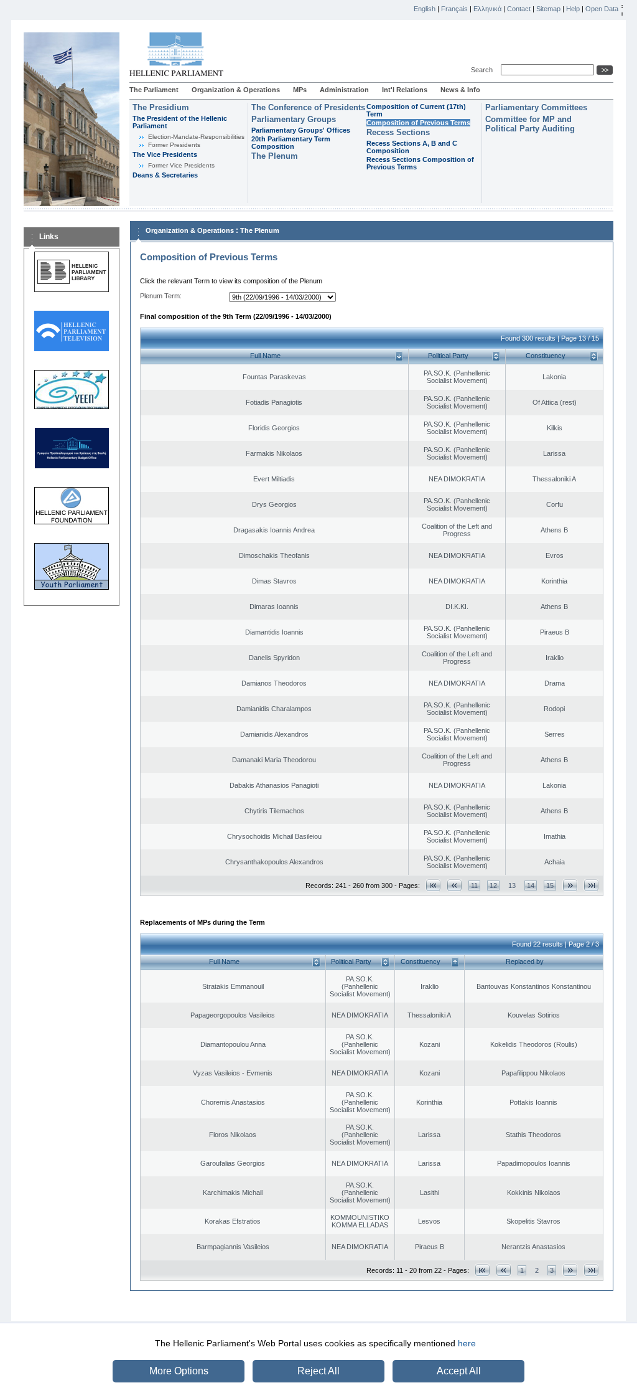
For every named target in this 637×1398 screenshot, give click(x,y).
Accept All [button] (459, 1371)
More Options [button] (178, 1371)
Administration (344, 89)
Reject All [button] (318, 1371)
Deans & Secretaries (165, 175)
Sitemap (548, 8)
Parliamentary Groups (293, 119)
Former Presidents (174, 144)
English (424, 8)
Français (454, 8)
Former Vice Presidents (181, 165)
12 (493, 885)
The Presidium (161, 107)
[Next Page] (570, 885)
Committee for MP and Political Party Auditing (530, 124)
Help (573, 8)
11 (474, 885)
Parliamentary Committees (536, 107)
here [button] (467, 1343)
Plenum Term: (161, 296)
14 (530, 885)
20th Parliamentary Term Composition (290, 142)
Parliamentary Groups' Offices (300, 130)
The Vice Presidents (165, 154)
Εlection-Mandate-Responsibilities (196, 136)
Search (483, 69)
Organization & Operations (236, 89)
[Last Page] (591, 885)
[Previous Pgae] (454, 885)
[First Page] (433, 885)
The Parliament (154, 89)
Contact (519, 8)
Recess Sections (398, 132)
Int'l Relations (404, 89)
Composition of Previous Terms (418, 122)
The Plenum (274, 156)
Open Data (601, 8)
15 (550, 885)
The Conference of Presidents (308, 107)
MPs (300, 89)
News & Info (460, 89)
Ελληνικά (487, 8)
